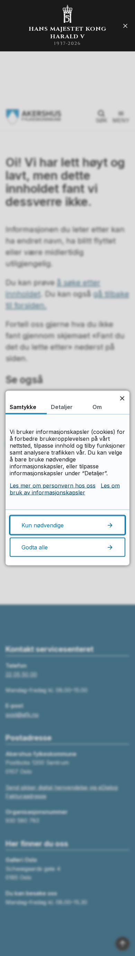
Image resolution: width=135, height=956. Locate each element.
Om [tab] (97, 407)
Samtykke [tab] (23, 407)
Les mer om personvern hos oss (53, 485)
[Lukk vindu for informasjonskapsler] (122, 398)
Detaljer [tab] (62, 407)
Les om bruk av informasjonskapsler (65, 489)
